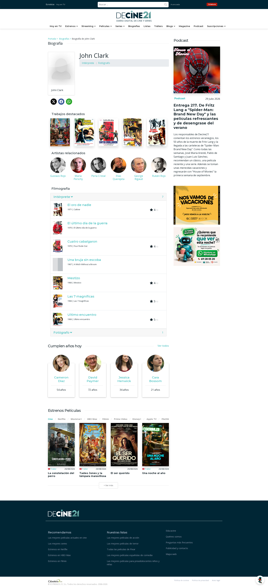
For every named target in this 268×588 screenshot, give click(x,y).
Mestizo (73, 278)
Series (118, 26)
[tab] (108, 197)
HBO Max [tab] (92, 419)
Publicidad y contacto (177, 548)
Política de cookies (181, 580)
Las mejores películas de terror (122, 543)
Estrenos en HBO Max (59, 555)
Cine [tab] (50, 419)
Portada (52, 38)
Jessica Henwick (124, 379)
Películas (104, 26)
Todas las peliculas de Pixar (121, 549)
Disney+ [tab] (136, 419)
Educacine (171, 530)
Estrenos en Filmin (57, 561)
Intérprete (88, 63)
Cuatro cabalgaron (82, 241)
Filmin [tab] (105, 419)
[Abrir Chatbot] (260, 580)
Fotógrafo (104, 63)
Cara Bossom (155, 379)
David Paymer (93, 379)
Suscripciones (215, 26)
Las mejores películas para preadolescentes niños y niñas (133, 563)
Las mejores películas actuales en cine (67, 537)
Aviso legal (216, 580)
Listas (147, 26)
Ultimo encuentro (81, 315)
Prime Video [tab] (120, 419)
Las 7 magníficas (80, 296)
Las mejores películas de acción (123, 537)
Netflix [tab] (61, 419)
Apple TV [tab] (151, 419)
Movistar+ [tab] (76, 419)
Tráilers (158, 26)
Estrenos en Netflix (57, 549)
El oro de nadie (79, 205)
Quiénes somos (174, 536)
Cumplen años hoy (64, 346)
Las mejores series (57, 543)
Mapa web (171, 554)
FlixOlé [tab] (165, 419)
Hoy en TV (60, 4)
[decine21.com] (63, 512)
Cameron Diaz (61, 379)
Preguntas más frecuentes (179, 542)
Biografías (134, 26)
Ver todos (163, 345)
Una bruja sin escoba (84, 260)
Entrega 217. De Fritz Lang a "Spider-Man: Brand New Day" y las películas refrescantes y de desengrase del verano (196, 116)
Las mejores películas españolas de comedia (129, 555)
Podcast (198, 26)
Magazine (184, 26)
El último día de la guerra (87, 223)
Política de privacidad (200, 580)
